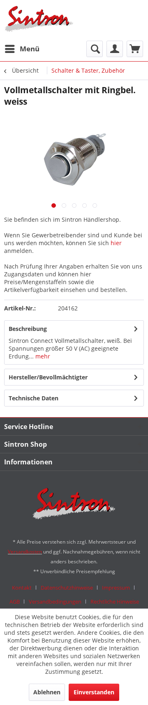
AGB (14, 601)
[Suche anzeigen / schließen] (94, 49)
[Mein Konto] (114, 49)
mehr (42, 356)
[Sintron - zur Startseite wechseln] (39, 20)
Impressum (116, 587)
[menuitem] (22, 49)
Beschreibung (28, 329)
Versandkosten (25, 551)
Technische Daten (33, 398)
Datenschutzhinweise (67, 587)
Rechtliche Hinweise (114, 601)
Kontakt (22, 587)
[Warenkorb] (135, 49)
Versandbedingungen (55, 601)
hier (116, 243)
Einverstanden (94, 692)
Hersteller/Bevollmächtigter (48, 377)
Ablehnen (46, 692)
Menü (29, 48)
